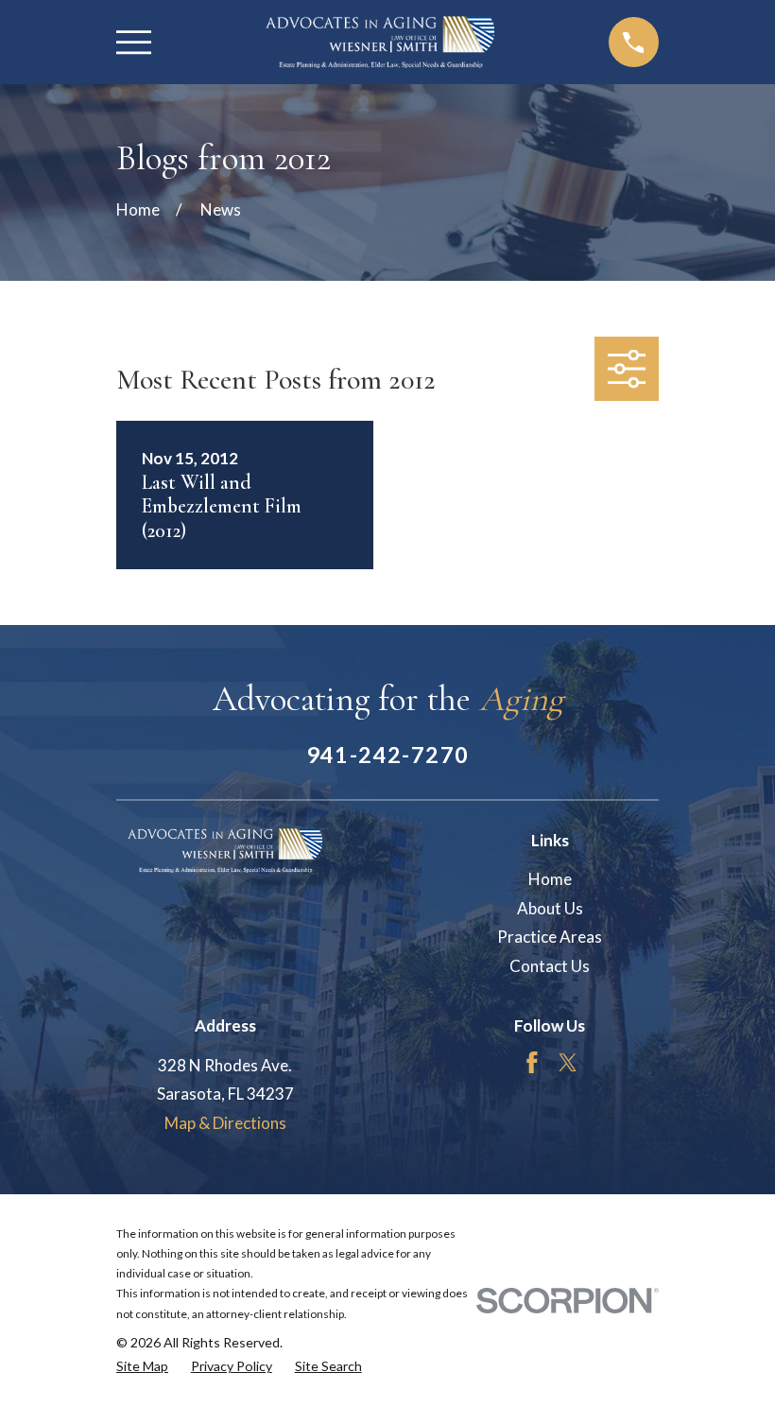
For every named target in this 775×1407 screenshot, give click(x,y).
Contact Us (549, 966)
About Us (550, 908)
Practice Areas (549, 937)
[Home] (379, 42)
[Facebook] (532, 1062)
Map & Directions (225, 1123)
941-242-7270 (388, 754)
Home (550, 879)
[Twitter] (568, 1062)
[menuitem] (142, 1366)
